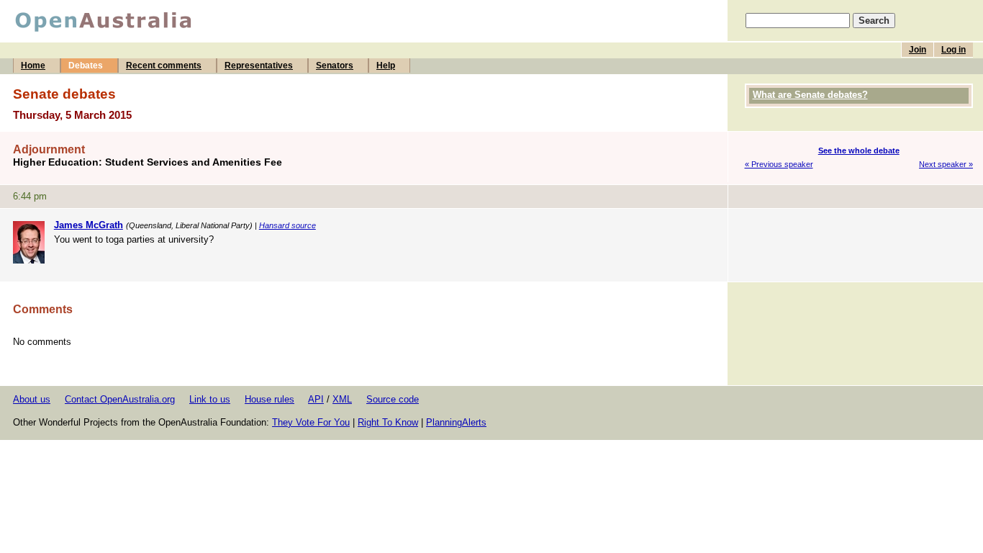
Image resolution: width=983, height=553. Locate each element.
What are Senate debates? (810, 94)
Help (385, 65)
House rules (269, 399)
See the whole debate (859, 150)
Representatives (259, 65)
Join (917, 50)
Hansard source (287, 225)
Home (33, 65)
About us (31, 399)
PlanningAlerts (456, 422)
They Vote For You (311, 422)
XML (342, 399)
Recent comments (163, 65)
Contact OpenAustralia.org (120, 399)
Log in (953, 50)
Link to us (209, 399)
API (316, 399)
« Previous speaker (779, 164)
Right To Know (388, 422)
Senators (334, 65)
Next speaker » (946, 164)
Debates (85, 65)
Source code (392, 399)
